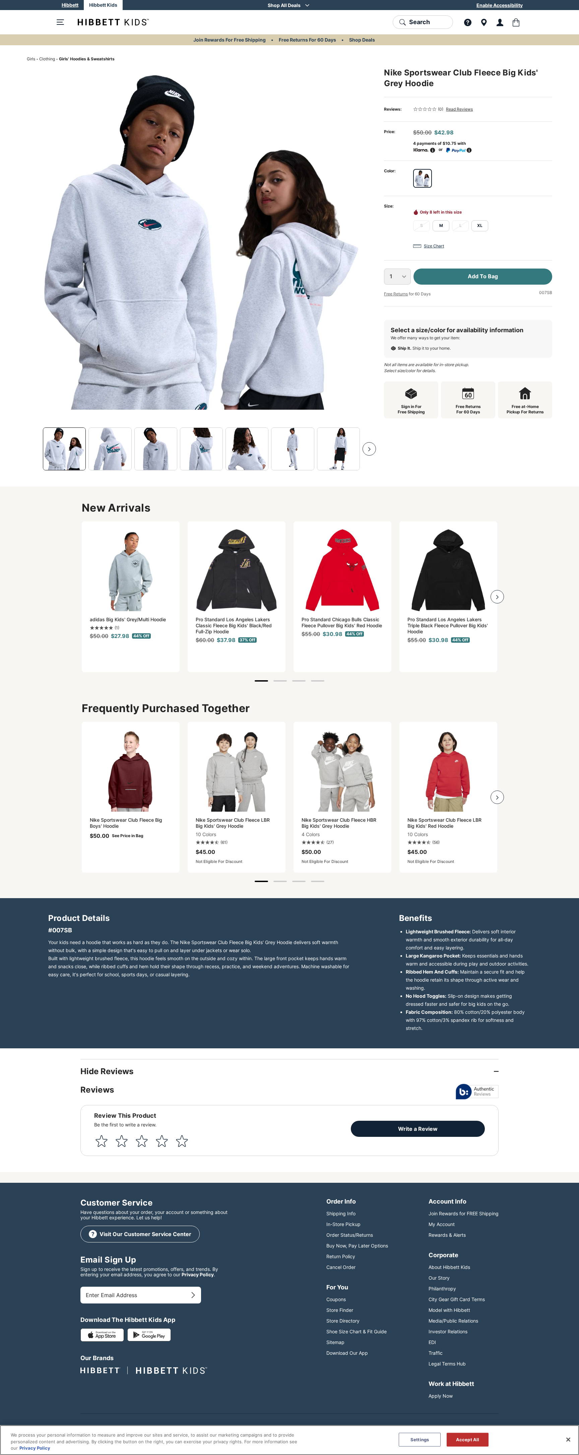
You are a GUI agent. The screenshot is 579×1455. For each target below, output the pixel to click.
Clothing (47, 58)
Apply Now (441, 1396)
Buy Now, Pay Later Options (357, 1245)
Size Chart (434, 245)
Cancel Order (341, 1267)
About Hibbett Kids (449, 1267)
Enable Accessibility (499, 5)
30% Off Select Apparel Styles (284, 5)
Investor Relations (448, 1331)
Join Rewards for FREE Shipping (464, 1213)
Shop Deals (362, 40)
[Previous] (33, 449)
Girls (31, 58)
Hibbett (70, 5)
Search (419, 21)
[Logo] (108, 22)
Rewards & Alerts (447, 1235)
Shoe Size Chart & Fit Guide (356, 1331)
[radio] (422, 178)
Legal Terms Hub (447, 1363)
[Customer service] (467, 22)
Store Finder (339, 1310)
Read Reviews (459, 109)
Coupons (336, 1299)
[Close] (568, 1439)
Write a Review (418, 1128)
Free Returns (396, 293)
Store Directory (343, 1321)
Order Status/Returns (349, 1235)
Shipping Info (341, 1213)
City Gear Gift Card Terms (457, 1299)
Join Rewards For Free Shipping (229, 40)
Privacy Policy (198, 1274)
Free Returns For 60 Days (307, 40)
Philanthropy (442, 1288)
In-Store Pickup (343, 1224)
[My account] (500, 22)
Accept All (467, 1439)
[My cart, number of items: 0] (516, 22)
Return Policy (340, 1256)
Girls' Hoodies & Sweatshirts (87, 58)
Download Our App (347, 1353)
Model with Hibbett (449, 1310)
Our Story (439, 1278)
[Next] (369, 449)
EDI (432, 1342)
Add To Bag (483, 276)
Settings (419, 1439)
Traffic (436, 1353)
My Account (442, 1224)
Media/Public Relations (453, 1321)
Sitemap (335, 1342)
